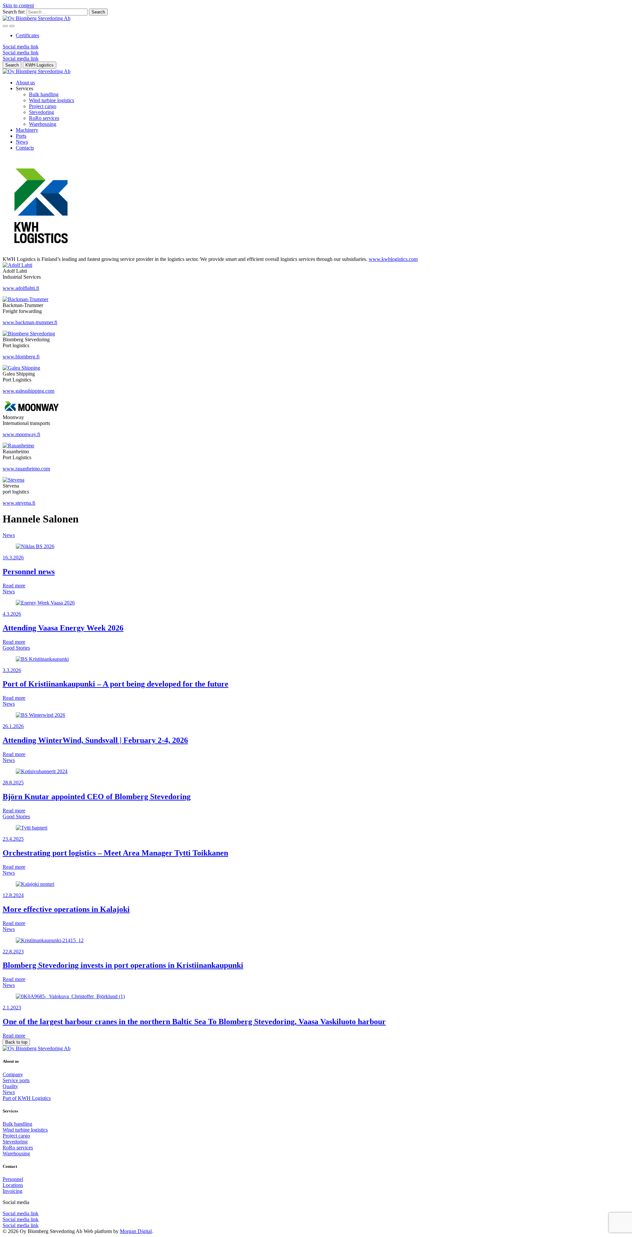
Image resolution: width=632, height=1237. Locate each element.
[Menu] (5, 26)
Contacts (25, 148)
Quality (10, 1086)
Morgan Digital (136, 1231)
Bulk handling (44, 94)
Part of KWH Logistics (27, 1098)
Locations (13, 1185)
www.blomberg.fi (21, 356)
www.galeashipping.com (28, 391)
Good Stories (16, 648)
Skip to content (18, 5)
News (22, 142)
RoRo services (44, 118)
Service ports (16, 1080)
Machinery (27, 130)
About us (25, 82)
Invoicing (12, 1191)
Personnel (13, 1179)
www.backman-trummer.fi (30, 322)
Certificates (27, 35)
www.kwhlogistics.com (393, 259)
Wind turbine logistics (51, 100)
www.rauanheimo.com (26, 468)
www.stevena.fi (19, 503)
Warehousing (42, 124)
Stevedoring (41, 112)
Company (13, 1074)
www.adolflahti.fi (21, 288)
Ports (21, 136)
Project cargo (42, 106)
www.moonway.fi (21, 434)
